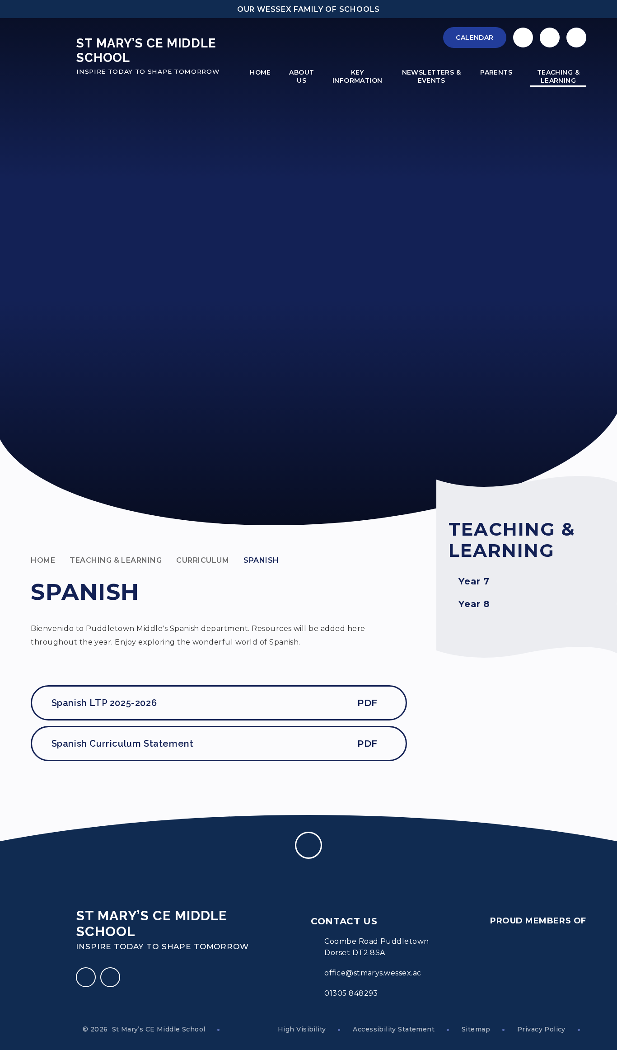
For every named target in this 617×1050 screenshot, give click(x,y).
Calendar (474, 37)
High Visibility (302, 1029)
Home (43, 560)
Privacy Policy (541, 1029)
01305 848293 (351, 993)
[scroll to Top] (308, 845)
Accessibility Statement (394, 1029)
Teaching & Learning (116, 560)
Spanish (261, 560)
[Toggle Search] (576, 37)
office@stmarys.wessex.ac (372, 973)
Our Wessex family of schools (308, 9)
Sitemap (476, 1029)
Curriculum (202, 560)
